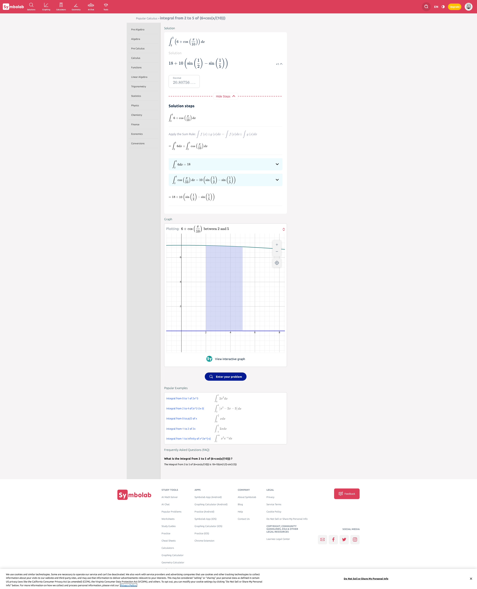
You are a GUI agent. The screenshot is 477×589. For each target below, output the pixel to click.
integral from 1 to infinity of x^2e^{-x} (188, 438)
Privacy (270, 497)
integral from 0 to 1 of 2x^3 (182, 398)
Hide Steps (223, 96)
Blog (240, 504)
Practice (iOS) (202, 533)
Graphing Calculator (173, 555)
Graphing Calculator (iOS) (208, 526)
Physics (135, 105)
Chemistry (136, 115)
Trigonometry (138, 86)
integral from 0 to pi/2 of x (181, 418)
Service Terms (273, 504)
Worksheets (168, 519)
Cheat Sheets (169, 540)
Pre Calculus (138, 48)
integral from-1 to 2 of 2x (180, 428)
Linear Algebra (139, 77)
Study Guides (169, 526)
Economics (137, 134)
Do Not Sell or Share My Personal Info (287, 519)
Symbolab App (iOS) (206, 519)
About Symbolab (247, 497)
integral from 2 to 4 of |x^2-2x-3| (185, 408)
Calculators (168, 548)
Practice (166, 533)
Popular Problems (171, 511)
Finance (135, 124)
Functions (136, 67)
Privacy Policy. (128, 585)
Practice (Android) (204, 511)
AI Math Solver (170, 497)
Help (240, 511)
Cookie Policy (273, 511)
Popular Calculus (146, 18)
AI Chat (166, 504)
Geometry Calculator (173, 562)
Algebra (135, 39)
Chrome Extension (204, 540)
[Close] (471, 578)
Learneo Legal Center (278, 539)
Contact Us (244, 519)
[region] (238, 579)
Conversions (138, 143)
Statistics (136, 96)
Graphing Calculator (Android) (211, 504)
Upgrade (454, 6)
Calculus (135, 58)
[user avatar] (469, 7)
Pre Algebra (137, 29)
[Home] (134, 494)
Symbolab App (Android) (208, 497)
